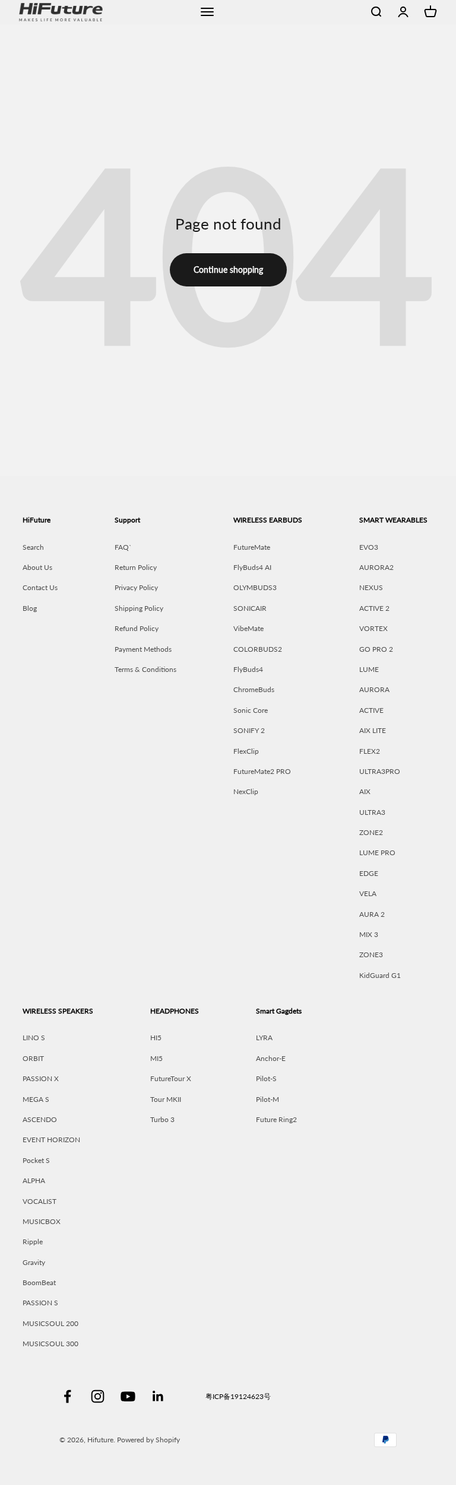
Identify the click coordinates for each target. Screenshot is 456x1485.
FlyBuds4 (248, 669)
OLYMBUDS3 (255, 587)
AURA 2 (372, 914)
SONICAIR (250, 608)
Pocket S (36, 1160)
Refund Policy (137, 628)
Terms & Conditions (145, 669)
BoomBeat (39, 1282)
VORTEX (373, 628)
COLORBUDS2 (257, 649)
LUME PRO (377, 852)
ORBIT (33, 1058)
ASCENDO (40, 1119)
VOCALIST (39, 1201)
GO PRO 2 (376, 649)
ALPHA (34, 1180)
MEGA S (36, 1099)
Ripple (33, 1241)
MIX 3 (368, 934)
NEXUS (371, 587)
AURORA (374, 689)
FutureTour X (170, 1078)
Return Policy (136, 567)
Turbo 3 (162, 1119)
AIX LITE (372, 730)
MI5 (156, 1058)
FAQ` (123, 547)
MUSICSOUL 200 (50, 1323)
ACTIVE (371, 710)
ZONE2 (371, 832)
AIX (364, 791)
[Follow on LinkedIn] (158, 1396)
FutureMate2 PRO (262, 771)
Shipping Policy (139, 608)
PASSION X (41, 1078)
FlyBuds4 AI (252, 567)
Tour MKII (165, 1099)
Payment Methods (143, 649)
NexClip (245, 791)
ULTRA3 (372, 812)
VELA (367, 893)
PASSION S (40, 1302)
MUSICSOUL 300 (50, 1343)
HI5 (156, 1037)
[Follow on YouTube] (128, 1396)
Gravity (34, 1262)
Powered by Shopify (148, 1439)
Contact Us (40, 587)
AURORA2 (376, 567)
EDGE (368, 873)
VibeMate (248, 628)
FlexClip (246, 751)
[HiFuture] (102, 12)
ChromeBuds (253, 689)
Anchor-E (271, 1058)
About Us (37, 567)
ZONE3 (371, 954)
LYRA (264, 1037)
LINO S (34, 1037)
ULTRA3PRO (379, 771)
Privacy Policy (136, 587)
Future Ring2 (276, 1119)
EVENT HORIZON (51, 1139)
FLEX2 (369, 751)
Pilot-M (267, 1099)
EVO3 (368, 547)
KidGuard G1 (380, 975)
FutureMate (251, 547)
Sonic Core (250, 710)
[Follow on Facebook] (67, 1396)
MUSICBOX (42, 1221)
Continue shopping (228, 270)
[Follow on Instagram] (98, 1396)
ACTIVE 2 (374, 608)
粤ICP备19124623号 (238, 1396)
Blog (30, 608)
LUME (369, 669)
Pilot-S (266, 1078)
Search (33, 547)
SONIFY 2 (249, 730)
